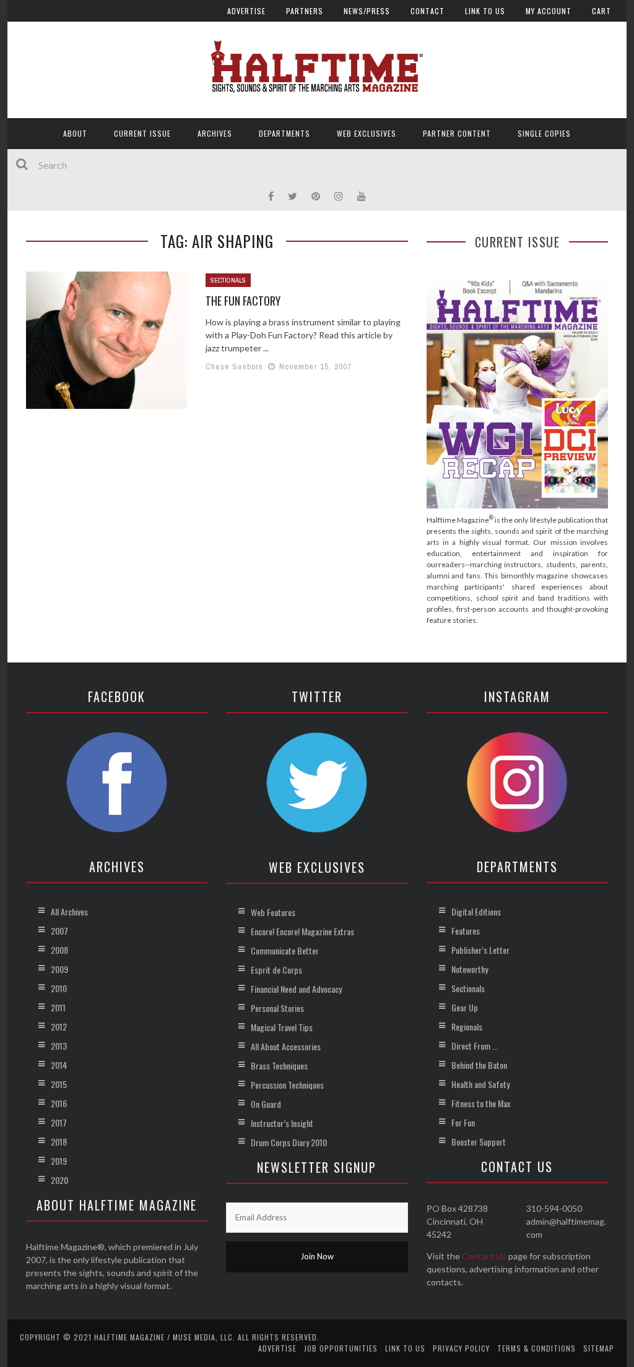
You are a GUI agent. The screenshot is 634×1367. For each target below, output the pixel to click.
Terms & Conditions (536, 1348)
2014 (59, 1064)
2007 (59, 930)
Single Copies (544, 133)
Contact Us (484, 1256)
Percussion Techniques (287, 1084)
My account (548, 11)
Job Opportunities (341, 1348)
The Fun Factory (243, 301)
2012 (59, 1026)
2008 (59, 949)
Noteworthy (469, 968)
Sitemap (598, 1348)
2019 (59, 1160)
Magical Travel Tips (282, 1027)
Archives (215, 133)
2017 (59, 1122)
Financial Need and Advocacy (296, 988)
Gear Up (464, 1007)
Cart (601, 11)
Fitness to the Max (480, 1103)
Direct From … (474, 1045)
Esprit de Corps (276, 969)
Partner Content (457, 133)
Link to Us (485, 11)
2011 (58, 1007)
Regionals (466, 1026)
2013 (59, 1045)
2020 (59, 1179)
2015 (59, 1084)
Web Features (273, 912)
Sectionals (228, 280)
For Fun (463, 1122)
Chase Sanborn (235, 366)
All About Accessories (286, 1046)
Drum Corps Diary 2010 (289, 1142)
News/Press (367, 11)
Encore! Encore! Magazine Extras (302, 931)
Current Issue (142, 133)
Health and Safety (480, 1084)
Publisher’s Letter (480, 949)
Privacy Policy (461, 1348)
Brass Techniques (279, 1065)
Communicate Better (285, 950)
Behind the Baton (479, 1064)
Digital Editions (476, 911)
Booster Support (478, 1141)
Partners (304, 11)
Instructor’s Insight (282, 1122)
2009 (59, 968)
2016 (59, 1103)
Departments (284, 133)
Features (465, 930)
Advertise (246, 11)
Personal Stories (277, 1007)
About (75, 133)
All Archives (69, 911)
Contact (427, 11)
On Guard (266, 1103)
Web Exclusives (366, 133)
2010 (59, 988)
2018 (59, 1141)
